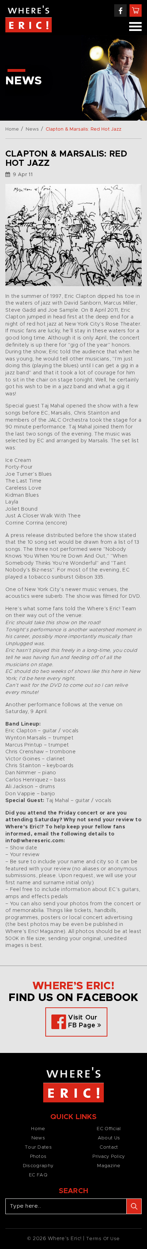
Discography (38, 1166)
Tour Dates (38, 1147)
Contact (109, 1147)
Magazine (108, 1166)
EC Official (109, 1129)
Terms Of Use (103, 1239)
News (32, 129)
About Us (109, 1138)
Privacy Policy (108, 1156)
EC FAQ (38, 1175)
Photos (38, 1156)
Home (12, 129)
